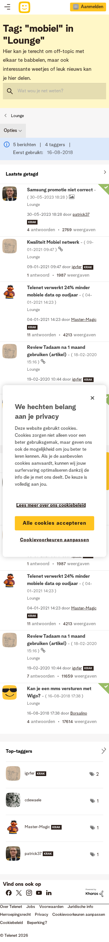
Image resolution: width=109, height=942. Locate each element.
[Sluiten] (92, 397)
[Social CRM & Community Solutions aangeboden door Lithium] (94, 892)
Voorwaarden (51, 907)
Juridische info (80, 907)
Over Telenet (11, 907)
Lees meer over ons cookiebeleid (51, 505)
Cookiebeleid (11, 923)
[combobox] (54, 91)
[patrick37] (32, 859)
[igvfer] (28, 779)
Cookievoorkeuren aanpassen (54, 540)
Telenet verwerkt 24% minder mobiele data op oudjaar (59, 295)
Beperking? (37, 923)
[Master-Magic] (36, 832)
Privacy (41, 915)
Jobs (30, 907)
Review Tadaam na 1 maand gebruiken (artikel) (62, 354)
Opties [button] (10, 130)
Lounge (17, 116)
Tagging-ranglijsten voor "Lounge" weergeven (54, 751)
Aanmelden (92, 7)
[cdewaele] (26, 805)
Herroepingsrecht (15, 915)
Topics (7, 7)
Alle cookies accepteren (54, 523)
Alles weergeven (54, 173)
